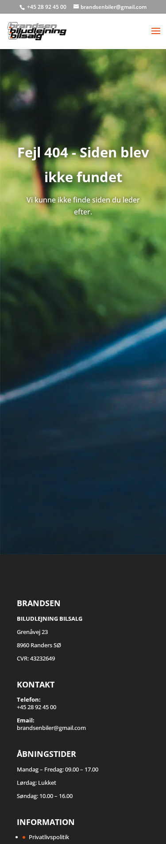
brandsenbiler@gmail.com (51, 728)
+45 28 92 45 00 (47, 7)
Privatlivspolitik (49, 837)
